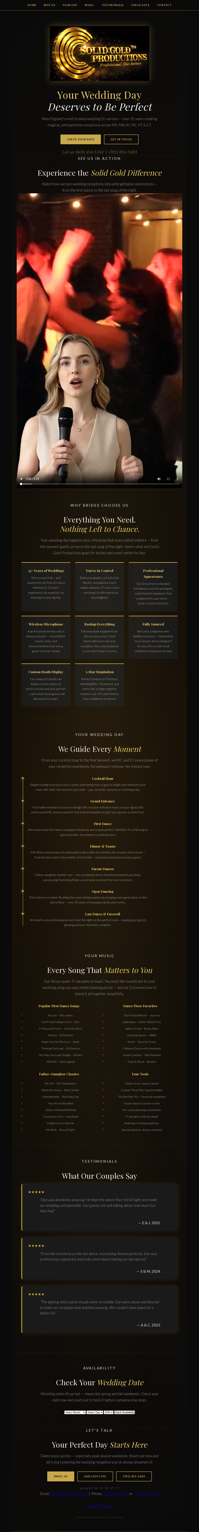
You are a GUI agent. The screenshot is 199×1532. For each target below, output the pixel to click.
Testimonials (113, 5)
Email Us (61, 1476)
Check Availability (124, 1412)
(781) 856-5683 (123, 152)
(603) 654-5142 (90, 152)
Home (31, 5)
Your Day (70, 5)
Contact (164, 5)
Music (89, 5)
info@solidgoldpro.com (68, 1493)
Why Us (49, 5)
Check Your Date (80, 139)
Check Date (140, 5)
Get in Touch (121, 139)
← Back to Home (99, 1506)
